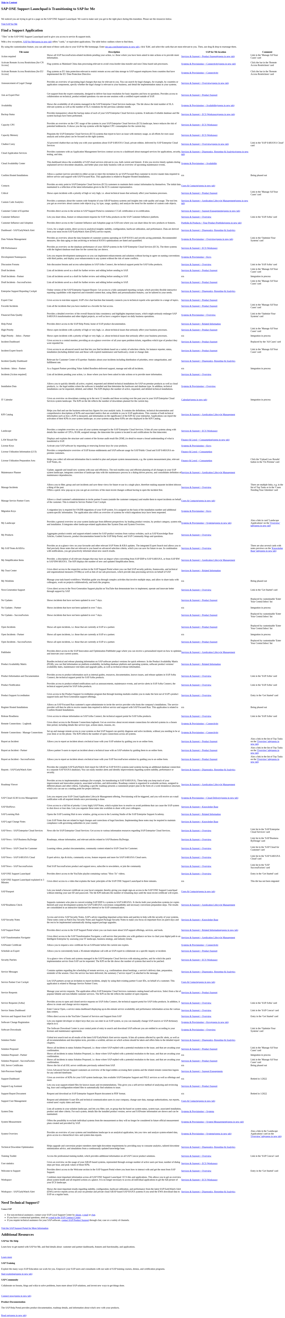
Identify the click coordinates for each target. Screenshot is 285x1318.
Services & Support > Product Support (208, 56)
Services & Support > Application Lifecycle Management (208, 414)
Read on (13, 1315)
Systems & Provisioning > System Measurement (212, 1122)
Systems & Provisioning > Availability (207, 105)
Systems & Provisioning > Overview (207, 239)
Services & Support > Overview (205, 83)
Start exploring (16, 1274)
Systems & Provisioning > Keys (196, 257)
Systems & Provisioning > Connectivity (208, 64)
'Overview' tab (265, 524)
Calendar (194, 399)
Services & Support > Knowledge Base (199, 807)
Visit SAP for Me (9, 24)
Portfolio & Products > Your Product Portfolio (211, 223)
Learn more (6, 1257)
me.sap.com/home (122, 46)
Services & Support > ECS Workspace (208, 114)
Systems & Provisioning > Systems (206, 523)
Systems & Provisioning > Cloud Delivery (209, 798)
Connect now (16, 1296)
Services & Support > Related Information (201, 324)
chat (93, 1215)
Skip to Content (9, 2)
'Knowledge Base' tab (267, 549)
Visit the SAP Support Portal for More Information (24, 1228)
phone (78, 1215)
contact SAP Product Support (75, 1220)
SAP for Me (37, 41)
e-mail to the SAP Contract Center (64, 1217)
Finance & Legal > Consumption (205, 439)
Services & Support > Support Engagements (210, 211)
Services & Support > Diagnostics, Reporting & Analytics (208, 230)
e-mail (85, 1215)
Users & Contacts (198, 185)
